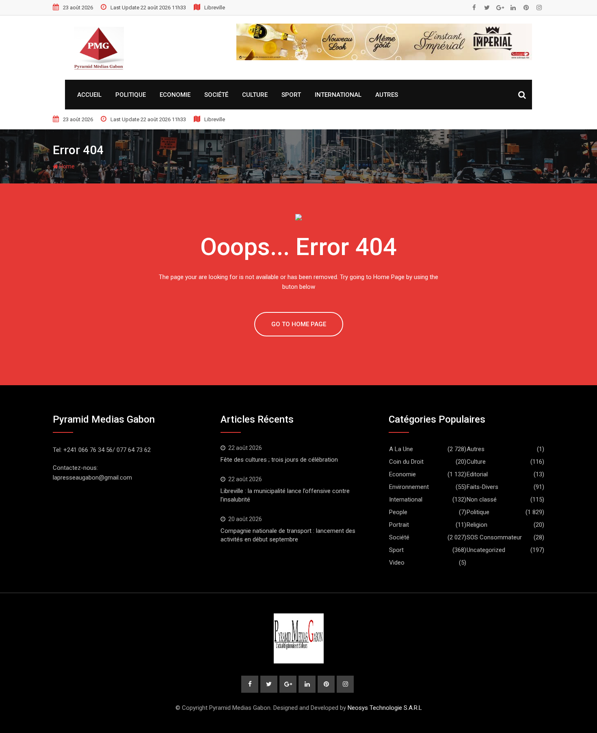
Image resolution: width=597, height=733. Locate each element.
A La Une (401, 449)
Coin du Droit (406, 461)
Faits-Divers (482, 487)
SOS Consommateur (494, 537)
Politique (130, 94)
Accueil (89, 94)
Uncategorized (486, 550)
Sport (291, 94)
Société (216, 94)
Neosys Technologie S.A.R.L (385, 707)
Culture (255, 94)
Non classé (482, 499)
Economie (175, 94)
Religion (477, 524)
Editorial (477, 474)
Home (66, 166)
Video (396, 562)
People (398, 512)
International (338, 94)
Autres (386, 94)
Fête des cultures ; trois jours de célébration (279, 459)
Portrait (399, 524)
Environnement (409, 487)
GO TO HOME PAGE (298, 324)
